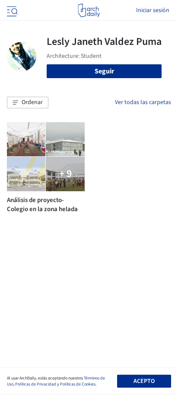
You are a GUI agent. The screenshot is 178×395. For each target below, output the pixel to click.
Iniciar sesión (152, 10)
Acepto (144, 381)
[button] (27, 103)
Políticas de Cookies (77, 384)
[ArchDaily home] (89, 10)
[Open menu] (11, 10)
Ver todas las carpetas (143, 102)
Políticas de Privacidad (35, 384)
